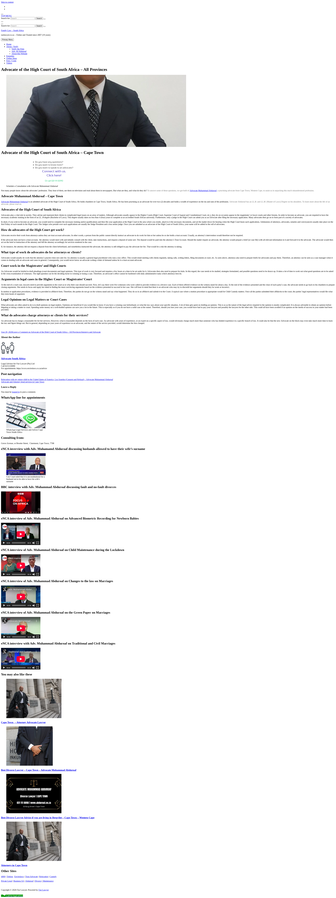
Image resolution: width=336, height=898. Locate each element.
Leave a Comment (47, 332)
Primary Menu (7, 40)
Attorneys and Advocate (91, 332)
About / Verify (12, 46)
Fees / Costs (11, 61)
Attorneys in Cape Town (14, 865)
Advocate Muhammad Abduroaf (14, 202)
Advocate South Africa (13, 358)
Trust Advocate (31, 876)
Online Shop (11, 58)
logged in (16, 392)
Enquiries (10, 56)
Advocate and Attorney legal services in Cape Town (22, 382)
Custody (53, 876)
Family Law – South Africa (12, 30)
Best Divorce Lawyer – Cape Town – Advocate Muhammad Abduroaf (38, 770)
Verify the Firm (18, 49)
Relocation (43, 876)
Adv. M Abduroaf (19, 51)
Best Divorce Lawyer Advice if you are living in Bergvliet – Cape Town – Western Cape (47, 817)
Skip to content (7, 2)
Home (8, 44)
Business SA (19, 881)
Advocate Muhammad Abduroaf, (203, 190)
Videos (9, 63)
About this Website (19, 54)
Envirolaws (19, 876)
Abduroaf (29, 881)
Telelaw (10, 876)
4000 (3, 876)
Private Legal (6, 881)
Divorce (38, 881)
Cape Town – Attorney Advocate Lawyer (23, 722)
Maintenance (48, 881)
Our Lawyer (43, 890)
